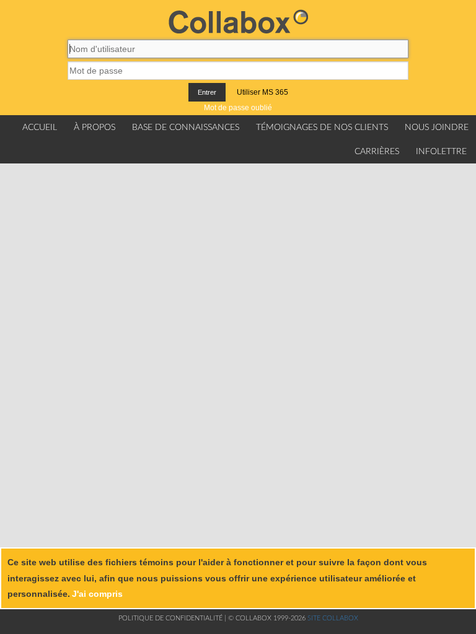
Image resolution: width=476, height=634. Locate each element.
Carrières (377, 151)
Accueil (39, 127)
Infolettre (441, 151)
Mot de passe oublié (238, 107)
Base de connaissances (185, 127)
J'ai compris (97, 594)
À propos (94, 127)
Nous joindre (437, 127)
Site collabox (332, 618)
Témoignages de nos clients (322, 127)
